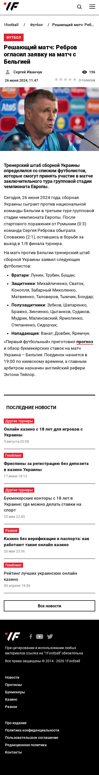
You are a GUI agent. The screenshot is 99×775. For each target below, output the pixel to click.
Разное (11, 530)
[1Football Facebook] (30, 637)
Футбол (13, 37)
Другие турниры (19, 421)
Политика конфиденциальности (32, 730)
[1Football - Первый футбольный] (11, 6)
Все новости (49, 606)
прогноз (84, 341)
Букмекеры (15, 692)
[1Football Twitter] (50, 637)
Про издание (16, 723)
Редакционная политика (26, 745)
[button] (79, 8)
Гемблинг (13, 455)
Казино (11, 699)
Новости (12, 677)
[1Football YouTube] (39, 637)
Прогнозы (13, 685)
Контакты (13, 752)
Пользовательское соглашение (31, 738)
